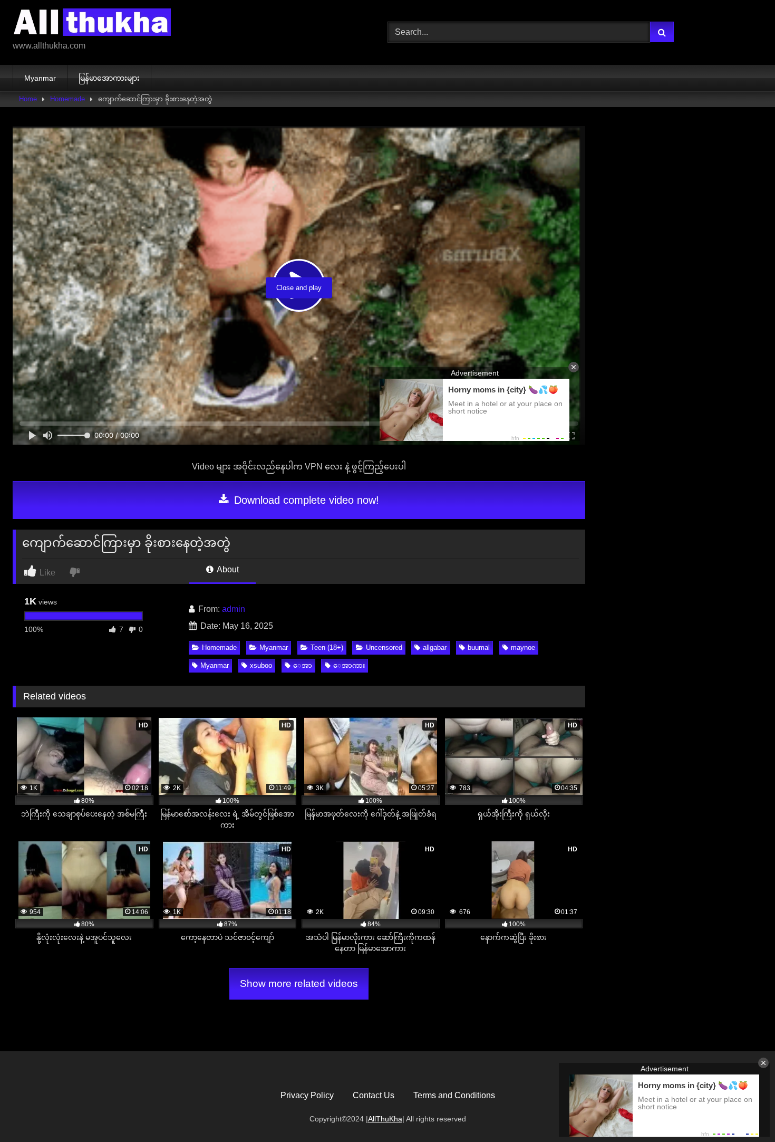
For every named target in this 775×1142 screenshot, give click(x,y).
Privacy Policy (307, 1095)
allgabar (435, 647)
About (227, 569)
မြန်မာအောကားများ (109, 78)
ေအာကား (349, 665)
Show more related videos (299, 983)
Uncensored (384, 647)
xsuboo (261, 665)
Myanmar (40, 78)
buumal (479, 647)
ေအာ (302, 665)
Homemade (67, 99)
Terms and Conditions (454, 1095)
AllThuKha (385, 1119)
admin (233, 608)
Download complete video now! (305, 500)
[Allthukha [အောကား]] (92, 24)
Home (28, 99)
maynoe (523, 647)
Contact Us (373, 1095)
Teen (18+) (327, 647)
